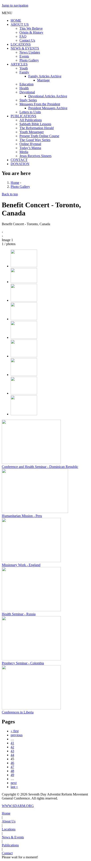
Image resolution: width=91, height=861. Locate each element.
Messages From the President (39, 104)
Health (24, 88)
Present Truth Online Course (39, 136)
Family (24, 72)
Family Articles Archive (44, 76)
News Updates (29, 52)
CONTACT (19, 160)
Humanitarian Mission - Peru (22, 516)
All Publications (30, 120)
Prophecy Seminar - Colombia (23, 663)
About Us (8, 821)
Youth (23, 68)
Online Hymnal (30, 144)
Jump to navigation (15, 5)
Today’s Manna (30, 148)
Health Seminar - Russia (19, 614)
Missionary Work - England (21, 565)
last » (14, 787)
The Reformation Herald (36, 128)
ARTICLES (19, 64)
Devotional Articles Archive (47, 96)
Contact (7, 853)
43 (12, 751)
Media (23, 152)
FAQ (23, 36)
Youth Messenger (31, 132)
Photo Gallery (29, 60)
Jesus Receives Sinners (35, 156)
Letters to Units (30, 112)
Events (24, 56)
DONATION (20, 164)
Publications (10, 845)
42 (12, 747)
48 (12, 771)
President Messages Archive (47, 108)
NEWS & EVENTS (25, 48)
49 (12, 775)
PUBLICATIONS (23, 116)
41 (12, 743)
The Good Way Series (34, 140)
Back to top (10, 194)
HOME (16, 20)
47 (12, 767)
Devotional (27, 92)
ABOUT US (20, 24)
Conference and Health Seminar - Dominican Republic (40, 467)
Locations (8, 829)
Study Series (28, 100)
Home (15, 182)
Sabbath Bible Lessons (35, 124)
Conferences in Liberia (18, 712)
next (14, 783)
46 (12, 763)
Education (26, 84)
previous (17, 735)
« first (15, 731)
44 (12, 755)
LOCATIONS (21, 44)
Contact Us (27, 40)
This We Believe (31, 28)
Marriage (43, 80)
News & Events (13, 837)
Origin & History (31, 32)
